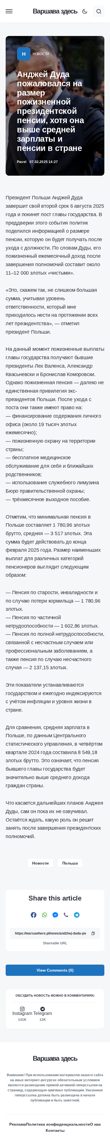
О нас (95, 1124)
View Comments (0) (55, 970)
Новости (41, 54)
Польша (70, 863)
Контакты (55, 1130)
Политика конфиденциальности (58, 1124)
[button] (9, 11)
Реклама (17, 1124)
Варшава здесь (55, 11)
